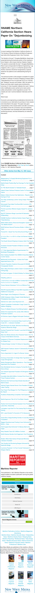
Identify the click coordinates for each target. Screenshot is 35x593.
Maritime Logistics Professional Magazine (11, 566)
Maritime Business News (14, 541)
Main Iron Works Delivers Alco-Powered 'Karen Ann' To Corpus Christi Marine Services (17, 336)
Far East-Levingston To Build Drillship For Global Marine (17, 273)
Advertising (17, 498)
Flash (22, 165)
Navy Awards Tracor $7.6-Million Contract (13, 431)
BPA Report (18, 508)
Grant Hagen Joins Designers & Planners (13, 294)
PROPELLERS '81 (6, 278)
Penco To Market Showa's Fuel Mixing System (14, 309)
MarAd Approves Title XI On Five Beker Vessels (15, 399)
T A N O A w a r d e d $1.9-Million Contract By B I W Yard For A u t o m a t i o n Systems (17, 281)
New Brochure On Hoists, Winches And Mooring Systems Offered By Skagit (15, 326)
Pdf (19, 165)
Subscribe (17, 479)
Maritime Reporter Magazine (21, 565)
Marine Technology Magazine (30, 565)
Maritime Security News (18, 535)
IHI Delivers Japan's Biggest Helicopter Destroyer (15, 316)
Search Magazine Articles (9, 519)
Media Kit (17, 504)
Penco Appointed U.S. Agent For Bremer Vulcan (15, 353)
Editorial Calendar (17, 501)
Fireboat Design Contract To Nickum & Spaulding (15, 344)
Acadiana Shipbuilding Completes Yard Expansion (15, 395)
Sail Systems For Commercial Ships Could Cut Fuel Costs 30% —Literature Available (16, 322)
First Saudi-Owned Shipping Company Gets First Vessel (17, 241)
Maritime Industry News (14, 537)
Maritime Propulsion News (16, 542)
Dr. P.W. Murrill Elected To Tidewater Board (13, 188)
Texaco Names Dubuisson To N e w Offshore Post (15, 285)
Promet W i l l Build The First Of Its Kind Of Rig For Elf (16, 232)
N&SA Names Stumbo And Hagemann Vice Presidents (17, 434)
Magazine (17, 483)
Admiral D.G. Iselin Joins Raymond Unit (12, 302)
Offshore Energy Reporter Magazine (21, 582)
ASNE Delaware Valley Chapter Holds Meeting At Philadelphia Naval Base (15, 298)
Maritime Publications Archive (11, 531)
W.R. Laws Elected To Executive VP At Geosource (15, 413)
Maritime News (6, 535)
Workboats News (20, 539)
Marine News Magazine (30, 581)
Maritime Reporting (8, 539)
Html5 (27, 165)
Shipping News (27, 537)
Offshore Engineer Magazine (11, 581)
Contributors (17, 494)
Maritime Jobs (22, 544)
